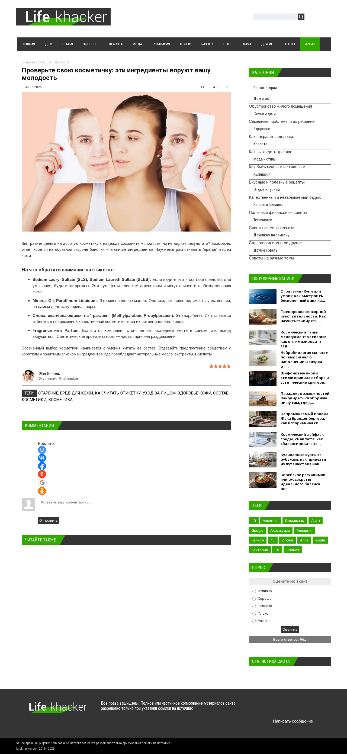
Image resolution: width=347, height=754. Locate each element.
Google (258, 530)
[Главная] (63, 22)
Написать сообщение (293, 721)
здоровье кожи (194, 393)
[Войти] (311, 17)
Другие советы (265, 250)
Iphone (287, 540)
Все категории (265, 87)
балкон (258, 540)
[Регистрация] (324, 17)
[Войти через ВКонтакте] (42, 458)
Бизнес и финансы (268, 204)
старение (48, 393)
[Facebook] (283, 708)
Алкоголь (270, 520)
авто (315, 520)
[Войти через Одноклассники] (42, 491)
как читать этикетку (118, 393)
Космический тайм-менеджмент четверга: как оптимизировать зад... (303, 339)
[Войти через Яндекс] (42, 474)
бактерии (260, 550)
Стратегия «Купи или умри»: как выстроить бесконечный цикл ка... (303, 296)
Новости (45, 62)
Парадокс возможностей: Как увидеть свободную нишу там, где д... (305, 398)
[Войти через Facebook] (42, 466)
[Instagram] (304, 708)
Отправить (48, 520)
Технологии (262, 219)
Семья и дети (264, 113)
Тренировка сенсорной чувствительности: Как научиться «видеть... (303, 316)
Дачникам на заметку (271, 235)
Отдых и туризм (266, 189)
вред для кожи (76, 393)
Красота (62, 62)
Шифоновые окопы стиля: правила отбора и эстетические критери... (305, 377)
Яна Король (49, 373)
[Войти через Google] (42, 482)
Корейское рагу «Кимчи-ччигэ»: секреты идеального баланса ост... (304, 482)
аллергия (305, 530)
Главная (28, 62)
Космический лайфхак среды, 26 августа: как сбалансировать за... (302, 439)
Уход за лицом (159, 393)
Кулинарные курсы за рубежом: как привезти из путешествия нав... (303, 459)
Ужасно (264, 621)
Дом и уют (262, 98)
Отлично (265, 591)
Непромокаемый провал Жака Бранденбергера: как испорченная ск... (304, 418)
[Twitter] (272, 708)
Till (277, 550)
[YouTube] (293, 708)
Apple (320, 540)
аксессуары (280, 530)
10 (254, 520)
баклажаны (294, 520)
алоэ (304, 540)
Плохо (263, 613)
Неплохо (265, 606)
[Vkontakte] (262, 708)
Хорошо (265, 598)
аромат (293, 550)
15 (273, 540)
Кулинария (262, 174)
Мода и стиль (264, 159)
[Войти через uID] (42, 450)
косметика (60, 399)
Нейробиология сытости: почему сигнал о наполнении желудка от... (305, 359)
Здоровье (261, 128)
